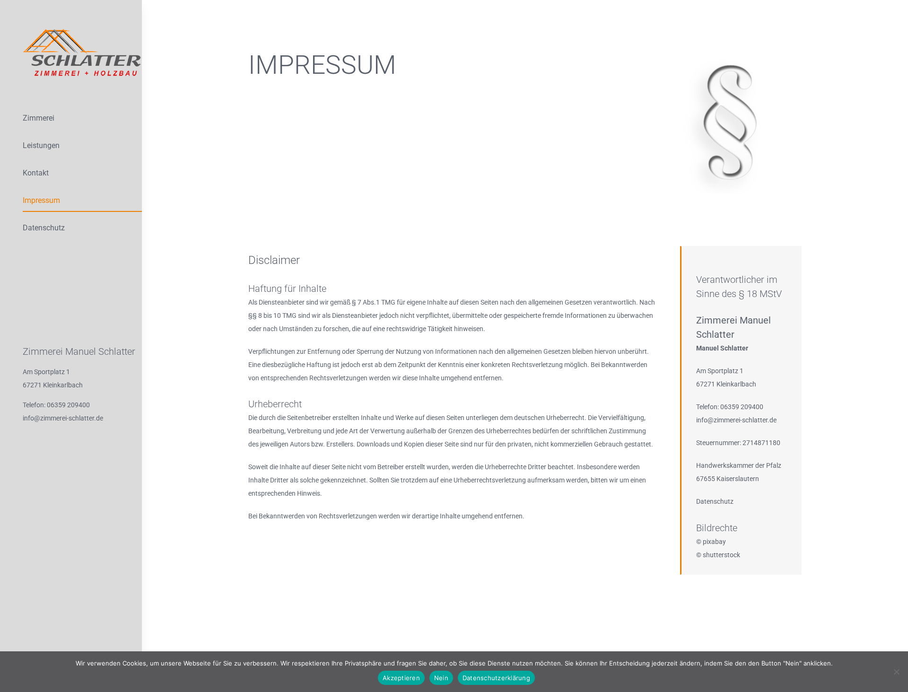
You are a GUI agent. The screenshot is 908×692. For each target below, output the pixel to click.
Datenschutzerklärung (496, 678)
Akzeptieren (401, 678)
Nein (441, 678)
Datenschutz (714, 501)
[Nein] (896, 671)
